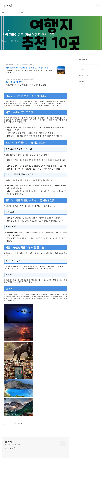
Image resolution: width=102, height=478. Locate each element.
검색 (93, 5)
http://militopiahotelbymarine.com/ (17, 65)
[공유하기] (10, 423)
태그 (11, 12)
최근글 (81, 75)
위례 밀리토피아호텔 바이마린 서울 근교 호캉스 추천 (27, 68)
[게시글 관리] (12, 423)
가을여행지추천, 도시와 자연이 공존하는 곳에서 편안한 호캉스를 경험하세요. (29, 71)
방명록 (21, 12)
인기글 (86, 75)
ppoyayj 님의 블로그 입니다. (13, 444)
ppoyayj (7, 5)
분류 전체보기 (83, 59)
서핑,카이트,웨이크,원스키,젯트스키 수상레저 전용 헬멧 (26, 85)
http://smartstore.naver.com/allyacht (18, 79)
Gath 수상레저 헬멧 (14, 82)
